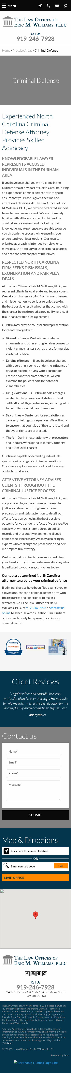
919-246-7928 (35, 38)
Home (6, 50)
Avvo (66, 1055)
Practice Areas (22, 50)
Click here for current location (29, 851)
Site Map (7, 1043)
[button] (35, 915)
